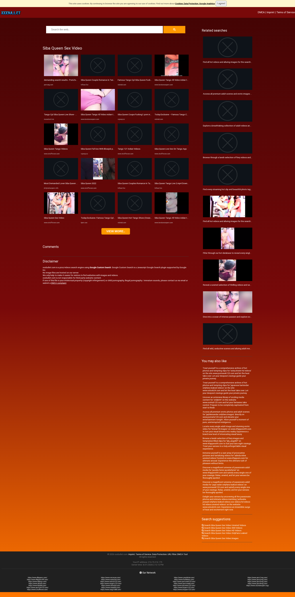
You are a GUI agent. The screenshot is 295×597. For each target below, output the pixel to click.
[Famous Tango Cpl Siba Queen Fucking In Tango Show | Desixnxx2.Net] (135, 75)
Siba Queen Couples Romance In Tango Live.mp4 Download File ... (148, 183)
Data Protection (159, 554)
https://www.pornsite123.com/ (37, 588)
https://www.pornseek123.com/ (184, 582)
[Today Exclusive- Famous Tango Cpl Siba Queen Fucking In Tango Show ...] (98, 213)
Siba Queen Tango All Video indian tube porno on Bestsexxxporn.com (112, 114)
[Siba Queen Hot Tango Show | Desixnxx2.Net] (135, 213)
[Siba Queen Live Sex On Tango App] (172, 144)
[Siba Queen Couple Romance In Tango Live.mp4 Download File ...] (98, 75)
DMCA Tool (182, 554)
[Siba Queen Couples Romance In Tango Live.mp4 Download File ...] (135, 178)
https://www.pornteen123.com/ (184, 586)
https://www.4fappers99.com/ (37, 580)
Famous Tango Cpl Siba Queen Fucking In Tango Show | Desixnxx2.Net (150, 80)
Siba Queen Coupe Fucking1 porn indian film (138, 114)
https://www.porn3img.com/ (257, 582)
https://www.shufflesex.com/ (37, 590)
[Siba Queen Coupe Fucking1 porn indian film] (135, 109)
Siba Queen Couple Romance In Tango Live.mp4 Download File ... (110, 80)
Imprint (270, 12)
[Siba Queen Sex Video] (61, 213)
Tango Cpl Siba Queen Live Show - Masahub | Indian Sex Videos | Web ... (76, 114)
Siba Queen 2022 (88, 183)
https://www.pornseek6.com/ (184, 584)
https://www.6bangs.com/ (37, 582)
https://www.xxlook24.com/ (110, 588)
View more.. (115, 231)
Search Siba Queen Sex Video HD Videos (222, 530)
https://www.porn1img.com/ (257, 578)
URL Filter (172, 554)
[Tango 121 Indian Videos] (135, 144)
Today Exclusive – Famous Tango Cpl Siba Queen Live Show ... (183, 114)
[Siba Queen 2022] (98, 178)
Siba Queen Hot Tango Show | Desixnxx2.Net (138, 218)
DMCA (261, 12)
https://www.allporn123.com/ (184, 588)
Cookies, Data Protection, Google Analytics (195, 3)
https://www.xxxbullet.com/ (111, 580)
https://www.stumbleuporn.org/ (257, 586)
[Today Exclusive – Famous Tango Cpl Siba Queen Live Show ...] (172, 109)
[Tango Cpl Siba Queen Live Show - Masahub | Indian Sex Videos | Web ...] (61, 109)
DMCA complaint (58, 283)
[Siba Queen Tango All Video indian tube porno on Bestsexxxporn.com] (98, 109)
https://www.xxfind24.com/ (110, 586)
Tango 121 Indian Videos (129, 149)
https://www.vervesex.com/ (111, 578)
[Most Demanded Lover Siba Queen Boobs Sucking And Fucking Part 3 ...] (61, 178)
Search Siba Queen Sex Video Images (221, 538)
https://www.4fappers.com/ (37, 578)
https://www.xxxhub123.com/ (110, 582)
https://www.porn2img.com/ (257, 580)
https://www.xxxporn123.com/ (111, 584)
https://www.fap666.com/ (37, 586)
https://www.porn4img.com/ (257, 584)
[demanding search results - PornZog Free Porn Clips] (61, 75)
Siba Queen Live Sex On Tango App (171, 149)
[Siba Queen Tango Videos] (61, 144)
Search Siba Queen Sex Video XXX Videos (223, 528)
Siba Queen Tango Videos (56, 149)
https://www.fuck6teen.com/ (184, 580)
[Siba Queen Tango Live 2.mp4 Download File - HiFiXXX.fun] (172, 178)
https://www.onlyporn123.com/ (184, 590)
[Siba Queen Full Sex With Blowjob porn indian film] (98, 144)
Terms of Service (285, 12)
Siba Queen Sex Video (54, 218)
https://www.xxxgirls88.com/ (110, 590)
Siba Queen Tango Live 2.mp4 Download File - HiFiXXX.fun (181, 183)
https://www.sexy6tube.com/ (184, 578)
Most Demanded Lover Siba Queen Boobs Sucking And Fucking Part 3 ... (76, 183)
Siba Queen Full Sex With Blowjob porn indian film (103, 149)
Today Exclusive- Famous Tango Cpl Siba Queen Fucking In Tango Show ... (114, 218)
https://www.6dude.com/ (37, 584)
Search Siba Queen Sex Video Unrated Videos (225, 525)
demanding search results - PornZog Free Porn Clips (68, 80)
